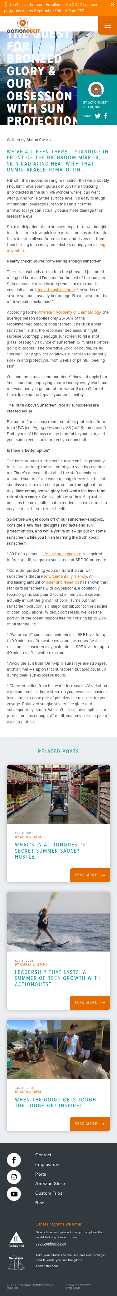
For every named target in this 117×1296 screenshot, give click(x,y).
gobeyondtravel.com (51, 1243)
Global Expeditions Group (30, 1287)
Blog (39, 1203)
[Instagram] (14, 1177)
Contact (43, 1155)
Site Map (73, 1288)
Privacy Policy (78, 1285)
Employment (48, 1164)
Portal (41, 1174)
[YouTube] (14, 1194)
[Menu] (107, 25)
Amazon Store (50, 1183)
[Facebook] (14, 1160)
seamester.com (47, 1266)
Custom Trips (48, 1193)
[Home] (23, 24)
